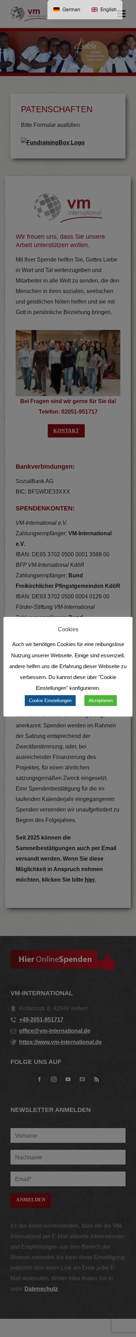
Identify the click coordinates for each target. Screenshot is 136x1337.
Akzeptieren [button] (101, 700)
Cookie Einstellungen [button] (50, 700)
